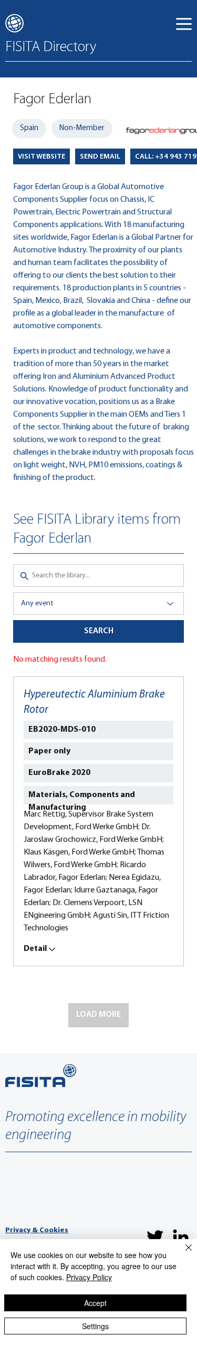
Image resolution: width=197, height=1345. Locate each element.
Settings (95, 1326)
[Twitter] (155, 1237)
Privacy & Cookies (36, 1230)
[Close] (182, 1254)
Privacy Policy (89, 1277)
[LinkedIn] (181, 1237)
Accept (95, 1303)
